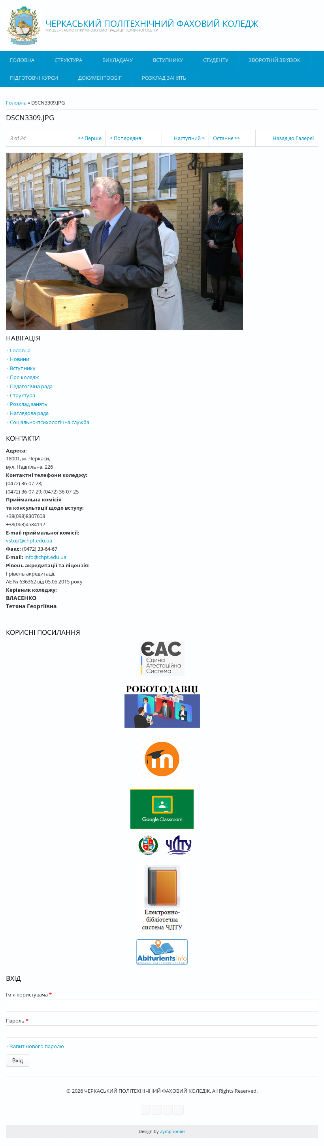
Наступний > (189, 138)
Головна (22, 60)
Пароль (17, 1020)
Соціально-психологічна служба (49, 422)
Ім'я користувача (29, 994)
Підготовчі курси (34, 77)
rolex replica (14, 1142)
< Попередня (125, 138)
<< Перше (90, 138)
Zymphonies (172, 1131)
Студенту (215, 60)
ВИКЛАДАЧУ (117, 60)
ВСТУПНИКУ (168, 60)
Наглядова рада (29, 413)
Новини (19, 359)
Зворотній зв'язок (274, 60)
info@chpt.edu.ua (45, 557)
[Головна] (23, 25)
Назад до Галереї (293, 138)
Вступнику (23, 368)
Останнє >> (226, 138)
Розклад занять (164, 77)
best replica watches (94, 1142)
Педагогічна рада (31, 386)
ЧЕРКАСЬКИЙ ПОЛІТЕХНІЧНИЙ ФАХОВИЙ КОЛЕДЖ (151, 23)
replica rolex (194, 1142)
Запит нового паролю (37, 1046)
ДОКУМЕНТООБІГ (100, 77)
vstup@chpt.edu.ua (29, 540)
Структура (68, 60)
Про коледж (24, 377)
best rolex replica (50, 1142)
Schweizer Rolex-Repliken (149, 1142)
